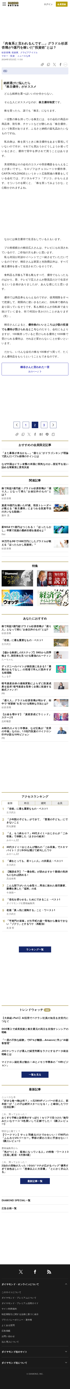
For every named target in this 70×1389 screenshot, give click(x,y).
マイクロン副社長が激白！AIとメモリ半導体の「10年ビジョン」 (35, 1063)
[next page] (53, 425)
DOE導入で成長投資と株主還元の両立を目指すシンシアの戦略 (35, 1030)
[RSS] (49, 1272)
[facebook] (35, 1272)
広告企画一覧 (9, 1208)
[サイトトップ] (13, 4)
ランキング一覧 (35, 949)
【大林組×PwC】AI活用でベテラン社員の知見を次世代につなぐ (35, 1019)
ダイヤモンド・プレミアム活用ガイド (20, 1303)
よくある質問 (8, 1325)
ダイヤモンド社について (14, 1362)
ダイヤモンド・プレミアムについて (19, 1297)
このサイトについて (11, 1292)
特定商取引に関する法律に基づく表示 (20, 1314)
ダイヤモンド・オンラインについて (20, 1284)
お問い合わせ (8, 1336)
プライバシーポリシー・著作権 (17, 1319)
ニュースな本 (23, 55)
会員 (60, 803)
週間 (43, 803)
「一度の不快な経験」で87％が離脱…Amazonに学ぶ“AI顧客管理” (35, 1041)
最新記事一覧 (35, 1181)
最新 (10, 803)
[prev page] (17, 425)
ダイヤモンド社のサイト (14, 1351)
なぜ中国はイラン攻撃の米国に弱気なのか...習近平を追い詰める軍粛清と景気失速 (35, 465)
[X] (21, 1272)
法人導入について (10, 1341)
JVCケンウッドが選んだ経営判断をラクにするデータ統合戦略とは (35, 1052)
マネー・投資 (8, 55)
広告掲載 (6, 1330)
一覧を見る (35, 1074)
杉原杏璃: (20, 52)
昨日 (26, 803)
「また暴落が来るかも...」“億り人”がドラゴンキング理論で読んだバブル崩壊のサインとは (35, 454)
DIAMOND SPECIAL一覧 (16, 1200)
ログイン (48, 4)
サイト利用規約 (9, 1308)
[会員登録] (62, 4)
